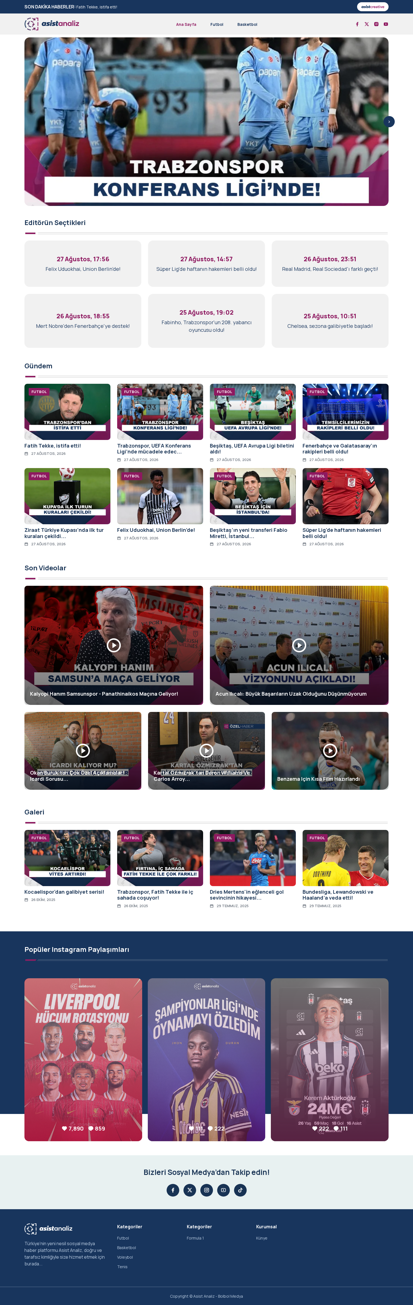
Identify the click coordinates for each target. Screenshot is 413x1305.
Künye (261, 1238)
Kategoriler (129, 1227)
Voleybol (125, 1257)
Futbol (216, 24)
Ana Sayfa (186, 24)
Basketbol (247, 24)
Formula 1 (195, 1238)
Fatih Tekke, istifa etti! (96, 7)
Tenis (122, 1266)
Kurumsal (266, 1227)
